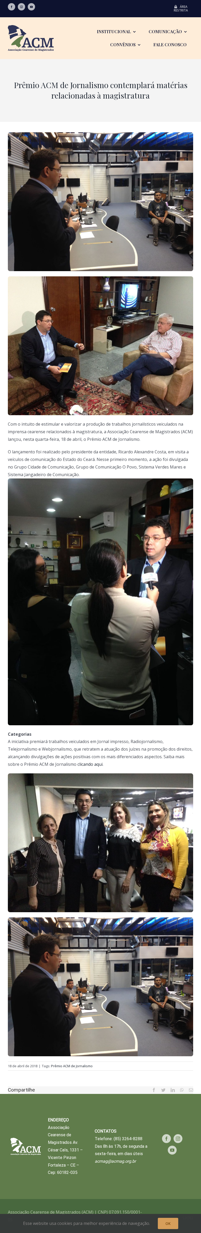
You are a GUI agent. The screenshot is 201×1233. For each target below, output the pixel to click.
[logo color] (31, 27)
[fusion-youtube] (31, 6)
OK (168, 1223)
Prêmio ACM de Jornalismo (72, 1066)
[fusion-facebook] (11, 6)
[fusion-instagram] (21, 6)
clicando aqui (90, 764)
